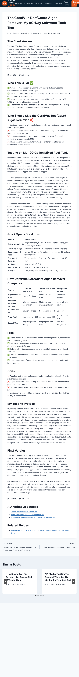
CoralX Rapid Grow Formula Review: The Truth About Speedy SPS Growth (19, 547)
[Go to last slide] (5, 581)
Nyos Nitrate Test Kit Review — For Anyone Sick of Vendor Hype (19, 577)
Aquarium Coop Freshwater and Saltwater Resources (33, 517)
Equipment (49, 3)
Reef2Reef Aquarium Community (24, 512)
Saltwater (39, 3)
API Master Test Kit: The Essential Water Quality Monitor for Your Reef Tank (58, 577)
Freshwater (28, 3)
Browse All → (75, 3)
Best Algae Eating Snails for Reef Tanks (60, 546)
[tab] (35, 595)
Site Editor (11, 584)
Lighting (58, 3)
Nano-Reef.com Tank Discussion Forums (27, 515)
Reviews (18, 3)
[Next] (73, 581)
